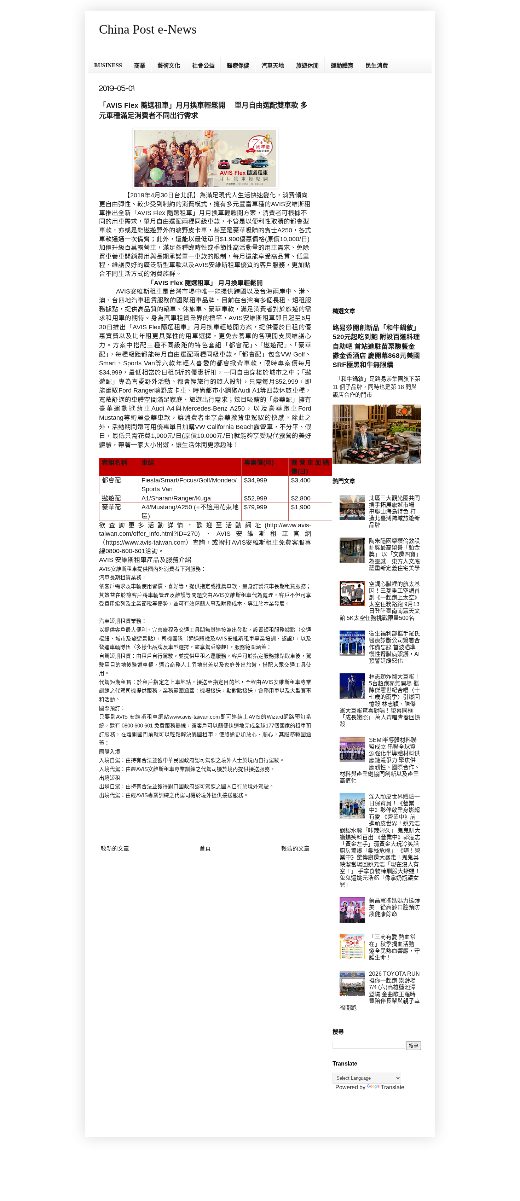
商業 (139, 65)
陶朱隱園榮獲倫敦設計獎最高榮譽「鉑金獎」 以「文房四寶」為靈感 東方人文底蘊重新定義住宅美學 (394, 554)
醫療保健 (238, 65)
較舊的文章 (295, 849)
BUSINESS (108, 65)
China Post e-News (148, 29)
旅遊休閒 (307, 65)
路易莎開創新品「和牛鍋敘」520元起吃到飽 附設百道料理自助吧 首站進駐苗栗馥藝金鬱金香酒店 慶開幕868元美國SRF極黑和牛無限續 (376, 346)
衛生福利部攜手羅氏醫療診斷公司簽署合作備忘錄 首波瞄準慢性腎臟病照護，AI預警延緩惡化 (394, 647)
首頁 (205, 849)
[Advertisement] (377, 189)
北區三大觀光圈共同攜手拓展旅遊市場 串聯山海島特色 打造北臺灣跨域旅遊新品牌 (394, 511)
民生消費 (376, 65)
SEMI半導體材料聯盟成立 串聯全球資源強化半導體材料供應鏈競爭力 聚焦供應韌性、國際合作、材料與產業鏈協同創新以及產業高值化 (380, 760)
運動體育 (342, 65)
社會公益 (203, 65)
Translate (392, 1087)
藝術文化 (168, 65)
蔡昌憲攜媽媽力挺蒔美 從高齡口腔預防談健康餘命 (394, 907)
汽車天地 (272, 65)
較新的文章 (115, 849)
